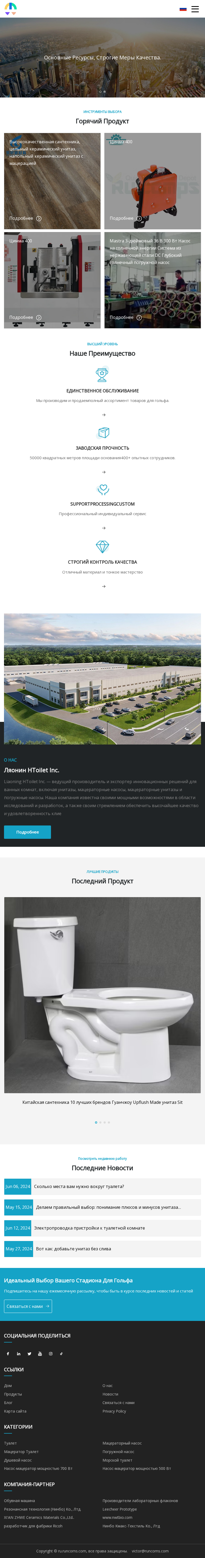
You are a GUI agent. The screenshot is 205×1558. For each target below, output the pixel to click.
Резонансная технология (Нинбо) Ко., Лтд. (42, 1509)
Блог (8, 1402)
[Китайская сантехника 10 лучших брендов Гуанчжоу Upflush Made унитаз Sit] (102, 995)
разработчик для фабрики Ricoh (33, 1525)
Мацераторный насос (122, 1443)
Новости (110, 1394)
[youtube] (40, 1354)
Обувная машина (19, 1500)
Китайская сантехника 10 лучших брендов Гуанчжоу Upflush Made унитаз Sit (102, 1102)
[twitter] (29, 1354)
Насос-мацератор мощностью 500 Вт (136, 1468)
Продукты (13, 1394)
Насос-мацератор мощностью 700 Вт (38, 1468)
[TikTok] (61, 1354)
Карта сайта (15, 1411)
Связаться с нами (25, 1306)
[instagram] (51, 1354)
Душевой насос (18, 1460)
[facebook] (8, 1354)
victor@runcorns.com (150, 1550)
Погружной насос (118, 1451)
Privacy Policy (114, 1411)
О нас (107, 1385)
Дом (8, 1385)
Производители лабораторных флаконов (140, 1500)
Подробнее (27, 832)
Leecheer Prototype (119, 1509)
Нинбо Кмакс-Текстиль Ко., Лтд (131, 1525)
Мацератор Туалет (21, 1451)
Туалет (10, 1443)
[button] (100, 92)
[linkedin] (19, 1354)
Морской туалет (117, 1460)
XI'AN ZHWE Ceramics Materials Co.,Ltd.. (39, 1517)
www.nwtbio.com (117, 1517)
